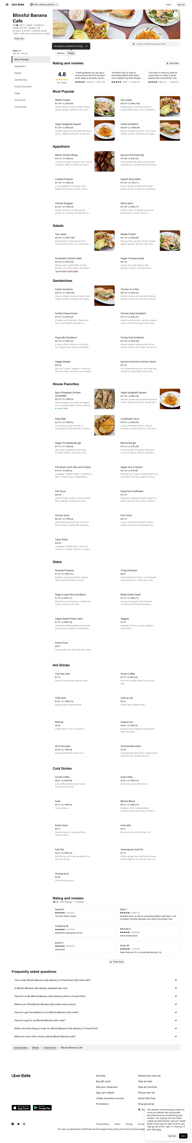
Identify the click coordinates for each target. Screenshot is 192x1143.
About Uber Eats (147, 1098)
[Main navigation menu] (7, 4)
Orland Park (50, 1047)
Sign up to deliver (105, 1092)
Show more (118, 961)
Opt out (172, 1136)
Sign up (181, 4)
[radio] (61, 53)
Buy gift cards (103, 1081)
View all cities (145, 1081)
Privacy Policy (102, 1124)
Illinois (35, 1047)
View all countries (147, 1087)
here (159, 1129)
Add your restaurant (107, 1087)
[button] (96, 980)
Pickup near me (146, 1092)
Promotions (102, 1103)
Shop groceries (146, 1103)
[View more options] (175, 14)
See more (174, 63)
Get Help (100, 1075)
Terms (117, 1124)
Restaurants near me (149, 1075)
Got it (183, 1136)
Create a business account (110, 1098)
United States (20, 1047)
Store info (19, 38)
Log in (169, 4)
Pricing (129, 1124)
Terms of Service (132, 1129)
